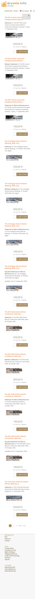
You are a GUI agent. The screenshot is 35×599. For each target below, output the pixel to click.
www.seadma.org (10, 571)
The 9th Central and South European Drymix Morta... (14, 18)
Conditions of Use (10, 550)
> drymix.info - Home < (11, 11)
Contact (7, 541)
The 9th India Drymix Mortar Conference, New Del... (15, 313)
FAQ (6, 537)
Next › (20, 526)
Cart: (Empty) (25, 11)
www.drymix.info (10, 567)
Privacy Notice (9, 548)
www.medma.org (10, 569)
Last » (24, 526)
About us (8, 539)
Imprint (7, 559)
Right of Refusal (10, 552)
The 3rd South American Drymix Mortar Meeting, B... (16, 483)
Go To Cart (25, 17)
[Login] (31, 11)
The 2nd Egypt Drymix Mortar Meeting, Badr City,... (16, 142)
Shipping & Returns (11, 554)
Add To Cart (23, 51)
